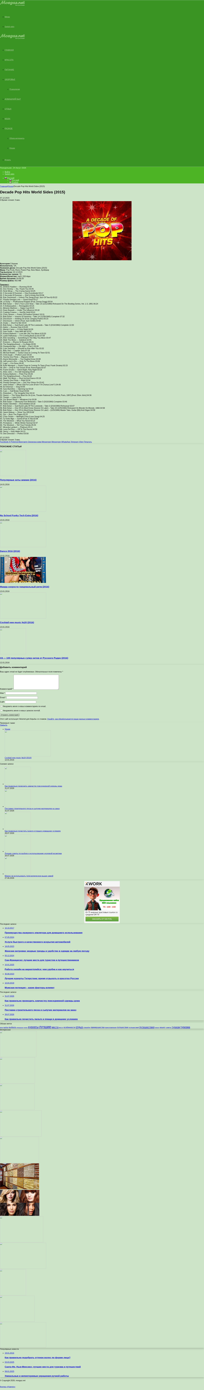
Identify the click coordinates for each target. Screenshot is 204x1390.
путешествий (134, 1027)
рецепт (162, 1027)
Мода (7, 119)
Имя (2, 693)
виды (1, 1027)
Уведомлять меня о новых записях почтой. (21, 711)
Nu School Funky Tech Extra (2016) (19, 515)
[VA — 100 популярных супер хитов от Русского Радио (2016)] (13, 654)
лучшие (45, 1027)
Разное (9, 129)
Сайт (2, 702)
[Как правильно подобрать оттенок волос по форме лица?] (19, 1215)
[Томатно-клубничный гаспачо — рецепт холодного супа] (23, 1268)
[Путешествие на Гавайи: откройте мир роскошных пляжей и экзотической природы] (21, 1136)
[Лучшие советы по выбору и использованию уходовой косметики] (18, 851)
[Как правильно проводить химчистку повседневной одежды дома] (18, 784)
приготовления (111, 1027)
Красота (9, 60)
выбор (6, 1027)
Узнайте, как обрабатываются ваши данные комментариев (73, 719)
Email (3, 697)
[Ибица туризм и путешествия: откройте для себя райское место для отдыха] (17, 1321)
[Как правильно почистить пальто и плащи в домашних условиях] (18, 829)
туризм (176, 1027)
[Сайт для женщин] (12, 5)
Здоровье (10, 79)
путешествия (146, 1027)
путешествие (122, 1027)
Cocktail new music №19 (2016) (18, 758)
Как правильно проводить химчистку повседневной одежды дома (33, 786)
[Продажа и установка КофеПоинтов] (17, 1083)
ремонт (157, 1027)
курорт (26, 1027)
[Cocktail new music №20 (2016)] (23, 618)
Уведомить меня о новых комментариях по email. (24, 706)
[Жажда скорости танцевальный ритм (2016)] (23, 582)
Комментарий (6, 689)
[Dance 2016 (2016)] (23, 547)
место (61, 1027)
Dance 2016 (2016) (10, 551)
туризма (185, 1027)
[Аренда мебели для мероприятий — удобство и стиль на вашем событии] (19, 1162)
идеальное (20, 1027)
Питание (9, 70)
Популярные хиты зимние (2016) (18, 480)
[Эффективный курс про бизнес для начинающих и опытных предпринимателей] (23, 1347)
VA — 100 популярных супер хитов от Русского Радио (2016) (34, 658)
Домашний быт (13, 99)
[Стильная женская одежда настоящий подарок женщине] (18, 1056)
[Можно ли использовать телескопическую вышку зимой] (18, 874)
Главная (3, 186)
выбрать (12, 1027)
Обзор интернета (16, 138)
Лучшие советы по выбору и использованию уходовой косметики (33, 853)
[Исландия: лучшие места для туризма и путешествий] (13, 1295)
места (55, 1027)
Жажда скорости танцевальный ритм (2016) (24, 586)
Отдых (8, 109)
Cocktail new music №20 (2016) (17, 622)
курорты (33, 1027)
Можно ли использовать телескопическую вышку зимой (29, 876)
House (12, 148)
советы (168, 1027)
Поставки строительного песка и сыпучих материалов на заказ (32, 809)
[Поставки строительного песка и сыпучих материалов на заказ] (18, 806)
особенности (69, 1027)
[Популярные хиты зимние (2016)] (13, 475)
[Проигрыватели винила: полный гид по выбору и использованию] (21, 1242)
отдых (79, 1027)
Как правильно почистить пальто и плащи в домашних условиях (33, 831)
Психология (14, 89)
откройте (86, 1027)
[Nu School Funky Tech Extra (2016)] (23, 511)
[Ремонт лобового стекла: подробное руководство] (17, 1109)
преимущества (97, 1027)
